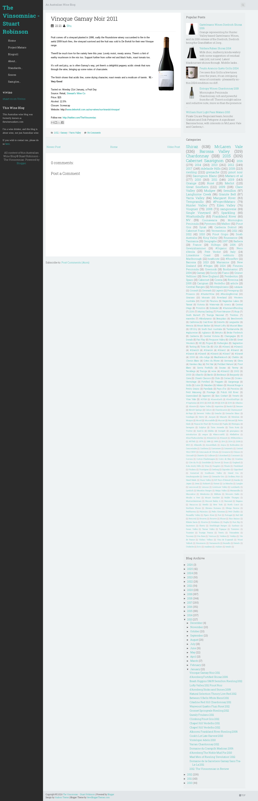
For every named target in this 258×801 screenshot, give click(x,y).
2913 (188, 445)
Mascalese (191, 494)
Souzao (222, 367)
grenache (212, 172)
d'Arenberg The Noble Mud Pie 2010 (211, 752)
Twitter (189, 431)
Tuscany (190, 536)
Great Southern (197, 187)
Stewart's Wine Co (76, 93)
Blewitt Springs (195, 409)
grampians (235, 431)
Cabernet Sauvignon (205, 160)
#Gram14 (208, 350)
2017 (189, 168)
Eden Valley (226, 205)
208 (215, 402)
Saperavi (206, 395)
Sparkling (228, 213)
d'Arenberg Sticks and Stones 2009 (210, 689)
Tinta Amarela (217, 427)
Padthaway (191, 511)
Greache (218, 413)
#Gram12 (225, 371)
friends (237, 543)
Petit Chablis (234, 511)
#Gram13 (194, 350)
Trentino (234, 315)
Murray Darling (205, 311)
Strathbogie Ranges (218, 525)
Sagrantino (237, 343)
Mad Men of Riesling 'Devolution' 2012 (212, 757)
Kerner (216, 483)
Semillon (229, 191)
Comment (235, 455)
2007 (225, 241)
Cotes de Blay (225, 459)
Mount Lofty (220, 325)
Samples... (14, 81)
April (193, 656)
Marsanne (223, 262)
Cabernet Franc (195, 230)
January (195, 669)
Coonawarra (209, 220)
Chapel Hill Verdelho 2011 (205, 723)
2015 (227, 155)
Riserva (204, 522)
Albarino (239, 402)
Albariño (199, 374)
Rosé (210, 183)
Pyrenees (210, 223)
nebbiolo (228, 255)
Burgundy (234, 374)
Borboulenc (235, 445)
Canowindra (191, 448)
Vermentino (218, 230)
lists (199, 546)
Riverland (222, 297)
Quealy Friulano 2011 (202, 714)
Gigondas (226, 469)
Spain (189, 279)
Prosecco (190, 294)
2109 (230, 402)
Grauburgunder (192, 476)
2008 (209, 209)
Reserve (213, 518)
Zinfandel (214, 308)
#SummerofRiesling (233, 308)
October (195, 631)
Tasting (193, 346)
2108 (238, 441)
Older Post (173, 147)
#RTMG (192, 441)
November (196, 627)
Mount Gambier (212, 497)
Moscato (206, 297)
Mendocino (205, 494)
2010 (198, 179)
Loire (197, 385)
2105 (223, 402)
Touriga (203, 371)
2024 (223, 265)
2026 (190, 564)
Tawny (235, 367)
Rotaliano (215, 522)
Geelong (215, 469)
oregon (205, 434)
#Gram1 (226, 346)
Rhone (223, 518)
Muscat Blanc (236, 325)
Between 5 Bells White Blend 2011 (209, 698)
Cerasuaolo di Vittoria (209, 452)
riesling (191, 172)
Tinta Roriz (234, 427)
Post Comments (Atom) (75, 262)
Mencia (189, 325)
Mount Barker (203, 325)
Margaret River (224, 198)
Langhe (239, 483)
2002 (236, 371)
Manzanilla (235, 490)
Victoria (201, 304)
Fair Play (201, 339)
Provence (215, 424)
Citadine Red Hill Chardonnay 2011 (210, 702)
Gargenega (233, 381)
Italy (233, 251)
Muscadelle (210, 420)
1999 (216, 441)
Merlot (229, 183)
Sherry (202, 525)
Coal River (208, 322)
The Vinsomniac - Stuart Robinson (21, 19)
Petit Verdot (213, 251)
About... (12, 61)
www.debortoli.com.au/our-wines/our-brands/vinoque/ (93, 109)
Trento (221, 532)
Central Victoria (212, 336)
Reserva (203, 518)
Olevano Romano (213, 508)
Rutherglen (222, 343)
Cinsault (194, 290)
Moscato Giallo (232, 494)
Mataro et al (234, 176)
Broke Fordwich (235, 332)
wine (213, 371)
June (193, 648)
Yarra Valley (75, 132)
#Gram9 (223, 438)
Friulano (192, 469)
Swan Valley (192, 529)
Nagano (239, 501)
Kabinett (206, 483)
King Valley (210, 237)
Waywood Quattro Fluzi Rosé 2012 (210, 706)
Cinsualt (190, 455)
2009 (222, 187)
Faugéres (217, 466)
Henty (201, 416)
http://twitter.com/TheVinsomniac (79, 117)
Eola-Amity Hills (193, 466)
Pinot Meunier (224, 311)
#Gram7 (227, 353)
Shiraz (192, 146)
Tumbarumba (232, 329)
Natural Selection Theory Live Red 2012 (213, 693)
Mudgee (209, 191)
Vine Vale (191, 399)
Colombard (223, 455)
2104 (230, 441)
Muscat (221, 420)
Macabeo (208, 385)
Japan (188, 483)
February (195, 665)
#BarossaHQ (219, 434)
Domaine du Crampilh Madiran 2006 (211, 748)
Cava (188, 378)
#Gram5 (202, 353)
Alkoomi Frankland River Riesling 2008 (214, 731)
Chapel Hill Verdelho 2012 (205, 727)
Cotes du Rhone (212, 360)
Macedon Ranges (204, 490)
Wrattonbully (195, 216)
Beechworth (237, 318)
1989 (208, 441)
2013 (214, 165)
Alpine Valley (205, 406)
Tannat (189, 304)
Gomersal (194, 473)
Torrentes (235, 529)
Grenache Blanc (233, 413)
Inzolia (237, 480)
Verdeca (223, 536)
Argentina (218, 406)
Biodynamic (230, 269)
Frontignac (204, 469)
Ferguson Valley (217, 339)
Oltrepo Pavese (232, 508)
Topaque (222, 529)
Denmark (206, 290)
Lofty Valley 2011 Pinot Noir (206, 685)
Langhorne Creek (198, 194)
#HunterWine (207, 294)
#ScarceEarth (216, 399)
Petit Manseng (193, 392)
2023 (206, 262)
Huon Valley (205, 480)
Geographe (210, 241)
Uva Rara (201, 536)
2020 (202, 234)
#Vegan (208, 265)
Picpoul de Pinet (201, 424)
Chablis (235, 357)
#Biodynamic (205, 318)
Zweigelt (222, 431)
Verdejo (233, 536)
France (197, 244)
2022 (189, 234)
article (234, 283)
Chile (217, 378)
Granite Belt (227, 194)
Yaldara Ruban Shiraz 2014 (215, 48)
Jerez (197, 483)
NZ (200, 343)
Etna (207, 466)
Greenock (211, 269)
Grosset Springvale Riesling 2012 (209, 710)
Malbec (225, 223)
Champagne (230, 336)
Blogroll (13, 54)
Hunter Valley (196, 205)
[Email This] (52, 122)
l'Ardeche (190, 546)
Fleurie (227, 466)
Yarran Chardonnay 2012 (204, 744)
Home (12, 40)
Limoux (205, 487)
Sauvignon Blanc (205, 176)
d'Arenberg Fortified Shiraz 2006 (209, 677)
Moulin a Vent (193, 497)
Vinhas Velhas (206, 539)
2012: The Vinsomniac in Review (209, 768)
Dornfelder (206, 462)
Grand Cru (233, 473)
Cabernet (203, 279)
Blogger (21, 163)
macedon (190, 318)
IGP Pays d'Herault (222, 480)
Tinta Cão (205, 346)
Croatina (239, 459)
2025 (209, 402)
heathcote (214, 258)
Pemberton (231, 276)
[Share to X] (59, 122)
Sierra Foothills (205, 367)
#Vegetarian (191, 402)
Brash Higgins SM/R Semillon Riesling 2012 (216, 681)
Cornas (227, 378)
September (196, 635)
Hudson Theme (62, 797)
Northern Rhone (193, 508)
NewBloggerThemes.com (98, 797)
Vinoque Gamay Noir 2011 (84, 18)
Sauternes (190, 525)
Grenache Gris (218, 476)
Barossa (191, 262)
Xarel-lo (200, 431)
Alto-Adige (204, 357)
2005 (189, 283)
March (194, 660)
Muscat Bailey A (213, 501)
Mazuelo (223, 416)
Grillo (188, 385)
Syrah (202, 227)
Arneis (227, 304)
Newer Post (54, 147)
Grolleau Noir (234, 476)
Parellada (208, 388)
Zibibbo (211, 431)
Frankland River (224, 216)
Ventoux (212, 536)
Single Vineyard (198, 213)
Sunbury (235, 525)
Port (219, 515)
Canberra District (225, 227)
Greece (206, 476)
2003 (188, 374)
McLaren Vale (228, 146)
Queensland (192, 395)
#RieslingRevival (229, 294)
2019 (231, 179)
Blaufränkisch (220, 357)
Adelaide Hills (211, 168)
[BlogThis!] (56, 122)
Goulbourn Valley (213, 473)
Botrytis (219, 332)
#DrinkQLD (212, 438)
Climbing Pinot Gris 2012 (204, 719)
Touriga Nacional (215, 315)
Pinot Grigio (220, 234)
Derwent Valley (204, 413)
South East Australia (211, 329)
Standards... (15, 68)
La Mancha (228, 483)
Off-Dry (193, 329)
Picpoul (209, 343)
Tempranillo (195, 202)
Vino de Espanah (225, 539)
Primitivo (200, 308)
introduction (191, 434)
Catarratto (228, 448)
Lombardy (235, 487)
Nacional (228, 501)
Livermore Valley (219, 487)
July (192, 644)
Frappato (219, 381)
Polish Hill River (230, 392)
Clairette (200, 455)
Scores (12, 74)
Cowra (218, 279)
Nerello (206, 504)
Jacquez (212, 416)
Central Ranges (195, 287)
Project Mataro (17, 47)
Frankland (238, 466)
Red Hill (239, 515)
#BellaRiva (234, 434)
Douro (226, 462)
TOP (243, 795)
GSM (231, 339)
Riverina (233, 279)
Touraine (190, 532)
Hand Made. (191, 480)
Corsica (189, 459)
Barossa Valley (215, 151)
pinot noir (235, 172)
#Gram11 (238, 346)
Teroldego (191, 371)
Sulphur (202, 427)
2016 (240, 161)
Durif (203, 301)
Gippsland (238, 469)
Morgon (189, 420)
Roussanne (230, 237)
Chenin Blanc (192, 360)
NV (188, 220)
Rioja (236, 311)
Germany (228, 360)
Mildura (217, 494)
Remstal (192, 518)
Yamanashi (214, 543)
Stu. (69, 26)
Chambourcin (221, 409)
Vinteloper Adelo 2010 (203, 740)
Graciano (190, 297)
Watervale (214, 304)
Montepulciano (219, 287)
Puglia (225, 424)
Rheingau (235, 424)
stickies (218, 546)
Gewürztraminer (196, 248)
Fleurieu (214, 301)
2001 (202, 402)
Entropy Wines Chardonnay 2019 (219, 88)
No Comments (94, 132)
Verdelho (219, 283)
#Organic (221, 248)
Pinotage (211, 392)
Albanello (198, 445)
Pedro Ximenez (218, 511)
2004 (189, 272)
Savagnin (190, 427)
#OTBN (204, 399)
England (236, 462)
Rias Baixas (234, 518)
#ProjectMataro (224, 202)
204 (223, 441)
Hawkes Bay (195, 364)
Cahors (209, 409)
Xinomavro (201, 543)
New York (218, 504)
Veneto (235, 395)
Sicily (213, 272)
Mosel (198, 420)
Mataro (220, 385)
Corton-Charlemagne (206, 459)
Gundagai (190, 416)
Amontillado (211, 445)
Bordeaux (221, 374)
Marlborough (194, 258)
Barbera (238, 241)
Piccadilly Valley (193, 515)
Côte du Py (194, 462)
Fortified (205, 381)
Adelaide (238, 287)
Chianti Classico (203, 378)
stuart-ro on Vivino (14, 98)
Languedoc (234, 322)
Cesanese (226, 452)
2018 (232, 168)
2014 (198, 165)
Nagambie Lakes (230, 301)
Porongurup (233, 290)
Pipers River (209, 515)
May (193, 652)
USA (216, 346)
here (7, 144)
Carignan (203, 283)
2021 (234, 230)
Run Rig (236, 522)
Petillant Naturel (225, 364)
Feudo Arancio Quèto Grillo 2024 (219, 68)
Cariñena (204, 448)
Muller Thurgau (231, 497)
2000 (192, 357)
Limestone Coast (198, 255)
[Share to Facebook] (62, 122)
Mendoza (235, 416)
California (194, 322)
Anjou (223, 445)
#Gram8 (239, 353)
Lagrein (219, 290)
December (196, 623)
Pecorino (235, 388)
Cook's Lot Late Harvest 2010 (206, 736)
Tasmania (192, 241)
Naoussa (194, 504)
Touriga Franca (206, 532)
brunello (226, 543)
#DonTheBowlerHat (194, 438)
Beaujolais (221, 318)
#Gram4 (190, 353)
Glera (240, 360)
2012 (231, 165)
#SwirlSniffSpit (233, 399)
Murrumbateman (193, 501)
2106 (191, 311)
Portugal (228, 515)
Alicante (192, 406)
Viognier (192, 209)
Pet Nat (209, 364)
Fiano (225, 272)
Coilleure (211, 455)
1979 (201, 441)
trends (228, 546)
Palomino (204, 511)
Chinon (236, 452)
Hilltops (216, 244)
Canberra (194, 336)
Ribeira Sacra (191, 522)
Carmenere (216, 448)
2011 (56, 132)
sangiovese (228, 209)
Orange (191, 183)
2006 (233, 244)
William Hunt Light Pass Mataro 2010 (208, 112)
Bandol (230, 406)
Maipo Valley (221, 490)
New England (210, 276)
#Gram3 (235, 350)
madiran (208, 546)
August (194, 639)
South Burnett (193, 315)
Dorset (217, 462)
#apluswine (192, 332)
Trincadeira (234, 532)
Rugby (226, 522)
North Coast (233, 504)
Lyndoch (189, 490)
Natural (231, 420)
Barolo (210, 374)
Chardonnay (197, 155)
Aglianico (206, 332)
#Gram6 (214, 353)
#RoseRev (232, 258)
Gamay (64, 132)
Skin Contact (221, 395)
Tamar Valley (208, 529)
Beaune (239, 406)
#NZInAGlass (237, 438)
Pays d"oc (221, 388)
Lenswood (193, 487)
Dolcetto (221, 322)
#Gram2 (222, 350)
